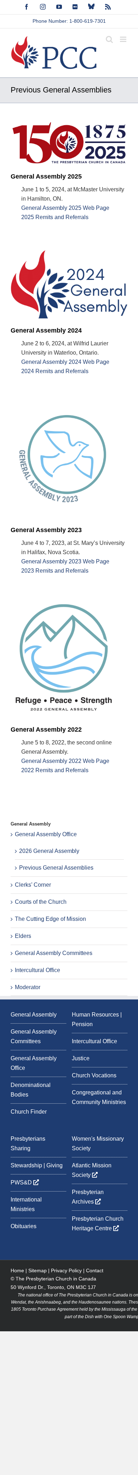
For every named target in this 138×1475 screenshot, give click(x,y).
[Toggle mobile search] (109, 39)
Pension (82, 1024)
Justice (81, 1058)
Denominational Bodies (31, 1090)
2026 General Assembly (49, 851)
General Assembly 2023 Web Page (65, 561)
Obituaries (23, 1226)
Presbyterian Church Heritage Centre (97, 1223)
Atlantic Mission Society (91, 1170)
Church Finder (29, 1112)
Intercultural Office (37, 970)
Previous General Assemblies (56, 868)
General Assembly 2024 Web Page (65, 362)
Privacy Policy (66, 1270)
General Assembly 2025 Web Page (65, 208)
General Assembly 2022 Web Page (65, 761)
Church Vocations (94, 1075)
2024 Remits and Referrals (54, 371)
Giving (54, 1165)
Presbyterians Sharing (28, 1143)
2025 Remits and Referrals (54, 217)
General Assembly (34, 1015)
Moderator (27, 987)
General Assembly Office (46, 834)
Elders (23, 936)
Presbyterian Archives (88, 1197)
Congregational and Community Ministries (99, 1097)
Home (17, 1270)
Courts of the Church (41, 902)
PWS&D (22, 1182)
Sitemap (37, 1270)
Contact (94, 1270)
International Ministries (26, 1204)
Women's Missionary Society (98, 1143)
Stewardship (26, 1165)
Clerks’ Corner (33, 885)
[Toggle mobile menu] (123, 39)
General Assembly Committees (53, 953)
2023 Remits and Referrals (54, 571)
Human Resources (95, 1015)
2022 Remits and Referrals (54, 770)
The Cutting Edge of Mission (50, 919)
